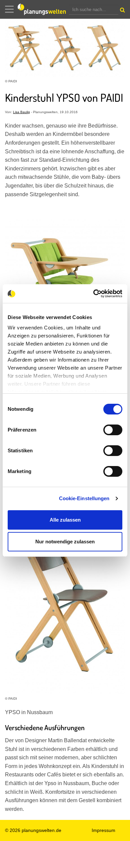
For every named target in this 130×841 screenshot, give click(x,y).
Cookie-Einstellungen (84, 498)
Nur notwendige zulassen (65, 541)
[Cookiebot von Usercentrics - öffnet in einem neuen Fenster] (93, 293)
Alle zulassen (65, 520)
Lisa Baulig (21, 112)
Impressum (103, 830)
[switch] (112, 430)
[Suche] (121, 11)
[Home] (43, 9)
